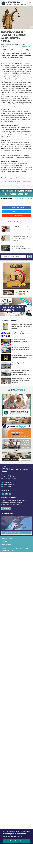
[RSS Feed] (10, 494)
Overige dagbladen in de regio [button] (11, 532)
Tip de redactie (18, 215)
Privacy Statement (7, 544)
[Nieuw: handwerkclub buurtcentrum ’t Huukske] (6, 342)
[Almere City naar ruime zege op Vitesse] (6, 365)
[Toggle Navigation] (30, 3)
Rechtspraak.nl (26, 46)
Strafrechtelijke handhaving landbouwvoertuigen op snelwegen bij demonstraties (20, 372)
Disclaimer (4, 541)
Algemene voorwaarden (8, 538)
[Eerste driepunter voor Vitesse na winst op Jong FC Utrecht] (6, 357)
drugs (11, 178)
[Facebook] (3, 494)
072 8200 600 (8, 482)
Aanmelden (6, 508)
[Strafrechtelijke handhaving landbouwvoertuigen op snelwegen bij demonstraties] (6, 373)
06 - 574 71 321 (23, 198)
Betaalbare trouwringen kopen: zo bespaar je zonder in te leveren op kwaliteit (21, 326)
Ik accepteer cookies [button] (16, 840)
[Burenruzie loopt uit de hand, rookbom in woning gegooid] (6, 349)
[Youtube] (6, 494)
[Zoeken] (29, 256)
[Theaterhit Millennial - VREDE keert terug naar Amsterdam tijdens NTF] (6, 380)
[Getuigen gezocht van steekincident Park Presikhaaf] (6, 334)
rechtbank (6, 178)
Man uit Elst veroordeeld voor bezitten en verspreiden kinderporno (20, 238)
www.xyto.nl (7, 486)
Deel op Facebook (18, 207)
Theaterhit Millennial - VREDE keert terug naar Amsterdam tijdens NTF (20, 380)
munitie (15, 178)
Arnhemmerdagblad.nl (13, 2)
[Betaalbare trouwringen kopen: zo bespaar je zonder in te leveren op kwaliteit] (6, 326)
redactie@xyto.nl (9, 484)
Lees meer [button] (20, 836)
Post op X (17, 211)
